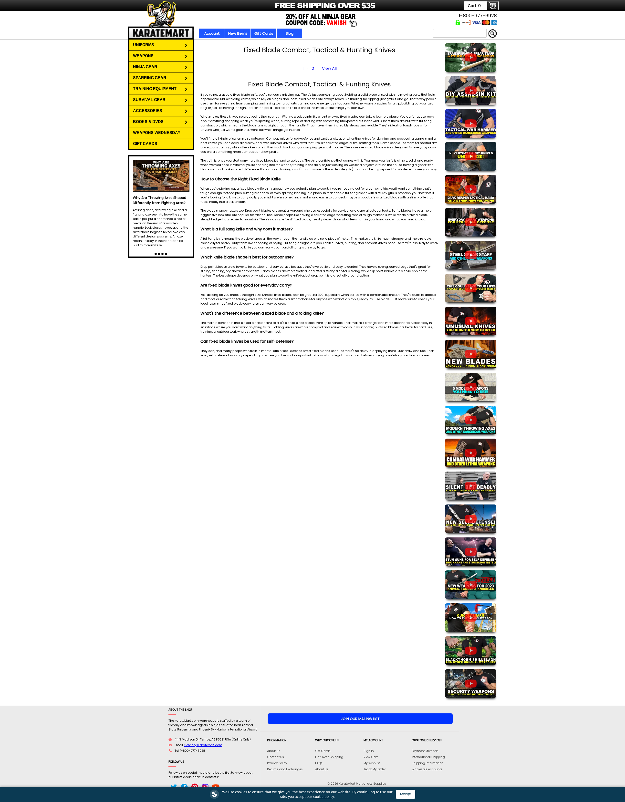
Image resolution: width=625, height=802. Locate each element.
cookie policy (323, 796)
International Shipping (428, 757)
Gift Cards (263, 33)
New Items (238, 33)
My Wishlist (372, 763)
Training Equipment (155, 89)
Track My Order (374, 769)
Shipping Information (427, 763)
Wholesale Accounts (427, 769)
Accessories (147, 111)
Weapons (143, 56)
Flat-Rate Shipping (329, 757)
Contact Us (275, 757)
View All (329, 68)
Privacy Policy (277, 763)
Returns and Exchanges (285, 769)
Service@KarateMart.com (203, 745)
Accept (406, 794)
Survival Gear (149, 100)
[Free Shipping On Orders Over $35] (252, 8)
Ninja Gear (145, 67)
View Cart (371, 757)
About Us (273, 751)
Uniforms (143, 45)
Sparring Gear (149, 78)
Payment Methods (425, 751)
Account (212, 33)
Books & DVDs (148, 122)
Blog (289, 33)
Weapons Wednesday (156, 133)
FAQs (319, 763)
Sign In (369, 751)
